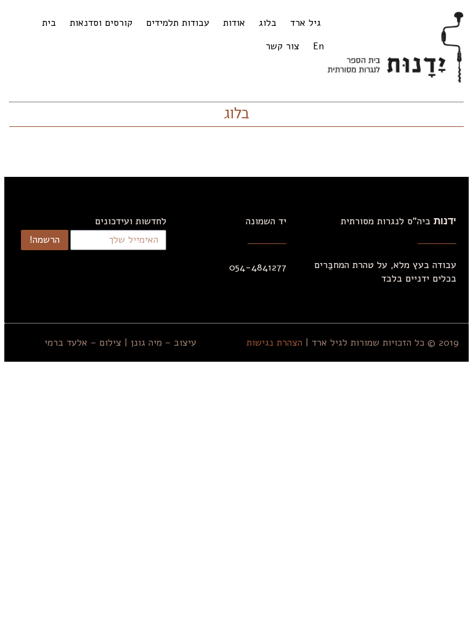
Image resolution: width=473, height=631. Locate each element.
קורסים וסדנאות (101, 23)
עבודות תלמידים (177, 23)
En (318, 46)
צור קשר (282, 46)
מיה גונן (146, 342)
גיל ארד (305, 23)
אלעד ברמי (65, 342)
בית (49, 23)
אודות (234, 23)
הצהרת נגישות (274, 342)
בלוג (268, 23)
